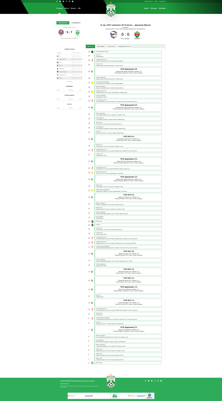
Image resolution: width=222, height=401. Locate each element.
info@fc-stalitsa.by (148, 1)
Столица (59, 8)
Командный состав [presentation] (124, 46)
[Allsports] (124, 396)
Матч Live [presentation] (90, 46)
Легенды (154, 8)
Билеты (73, 8)
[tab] (90, 46)
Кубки (146, 8)
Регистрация (162, 1)
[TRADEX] (150, 396)
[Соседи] (115, 396)
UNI (79, 8)
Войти (156, 1)
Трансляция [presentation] (100, 46)
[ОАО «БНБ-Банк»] (106, 396)
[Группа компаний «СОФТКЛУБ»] (89, 396)
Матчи (67, 8)
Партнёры (162, 8)
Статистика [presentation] (111, 46)
